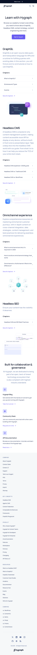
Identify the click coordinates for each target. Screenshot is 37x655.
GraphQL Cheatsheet (8, 575)
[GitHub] (12, 641)
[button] (18, 2)
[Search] (30, 6)
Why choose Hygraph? (9, 526)
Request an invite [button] (8, 426)
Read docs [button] (6, 447)
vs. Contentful (7, 613)
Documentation (7, 584)
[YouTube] (20, 637)
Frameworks (6, 513)
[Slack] (16, 641)
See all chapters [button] (8, 96)
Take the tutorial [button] (8, 404)
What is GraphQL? (8, 571)
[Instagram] (24, 637)
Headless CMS (7, 500)
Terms (4, 481)
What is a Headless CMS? (10, 568)
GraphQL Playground (8, 516)
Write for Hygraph (8, 601)
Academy (5, 581)
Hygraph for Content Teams (10, 529)
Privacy (5, 484)
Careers (5, 467)
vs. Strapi (5, 620)
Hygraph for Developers (9, 532)
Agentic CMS (6, 503)
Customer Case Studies (9, 578)
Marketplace (6, 545)
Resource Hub (6, 588)
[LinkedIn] (16, 637)
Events (5, 591)
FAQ (4, 477)
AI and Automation (8, 539)
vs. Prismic (6, 623)
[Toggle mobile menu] (33, 6)
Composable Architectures (10, 510)
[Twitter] (12, 637)
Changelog (6, 555)
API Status (6, 558)
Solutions (5, 597)
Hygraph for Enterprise (9, 536)
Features (5, 542)
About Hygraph (7, 461)
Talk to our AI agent (8, 474)
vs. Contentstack (7, 627)
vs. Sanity (5, 617)
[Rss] (20, 641)
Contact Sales (7, 464)
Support (5, 471)
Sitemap (5, 490)
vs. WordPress (6, 610)
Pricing (5, 552)
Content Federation (8, 506)
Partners (5, 549)
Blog (4, 594)
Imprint (5, 487)
